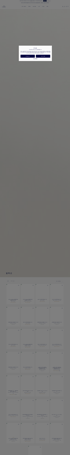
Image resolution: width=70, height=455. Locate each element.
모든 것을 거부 (28, 56)
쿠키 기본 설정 (35, 58)
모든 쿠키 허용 (43, 56)
